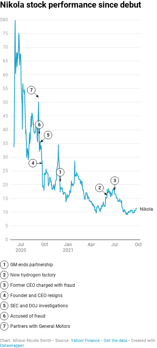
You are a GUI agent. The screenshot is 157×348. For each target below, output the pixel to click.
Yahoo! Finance (85, 340)
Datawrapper (12, 345)
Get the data (115, 340)
